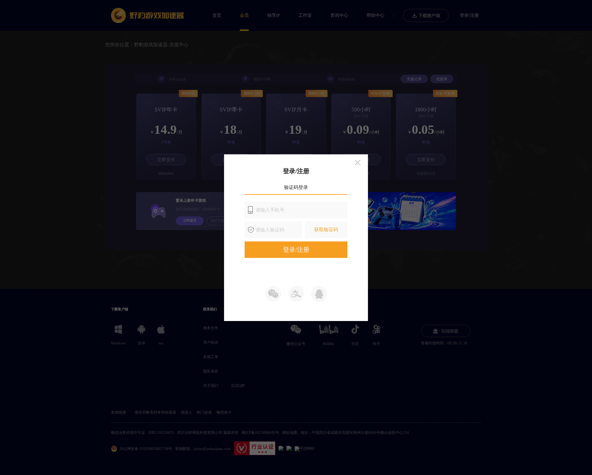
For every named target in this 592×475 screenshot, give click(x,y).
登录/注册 (296, 249)
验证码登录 (296, 187)
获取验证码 (326, 229)
